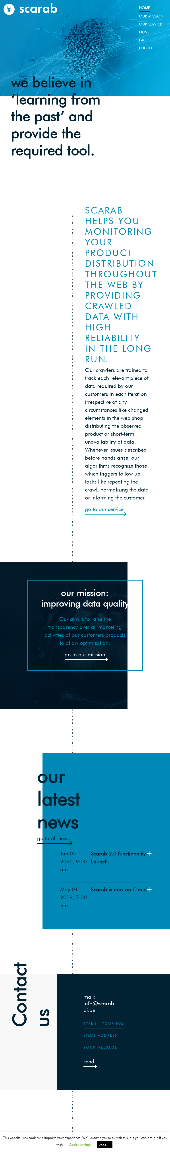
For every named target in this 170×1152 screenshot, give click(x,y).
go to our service (104, 509)
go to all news (53, 838)
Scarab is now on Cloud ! (120, 889)
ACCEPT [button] (104, 1144)
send (88, 1061)
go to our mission (85, 654)
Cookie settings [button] (80, 1145)
